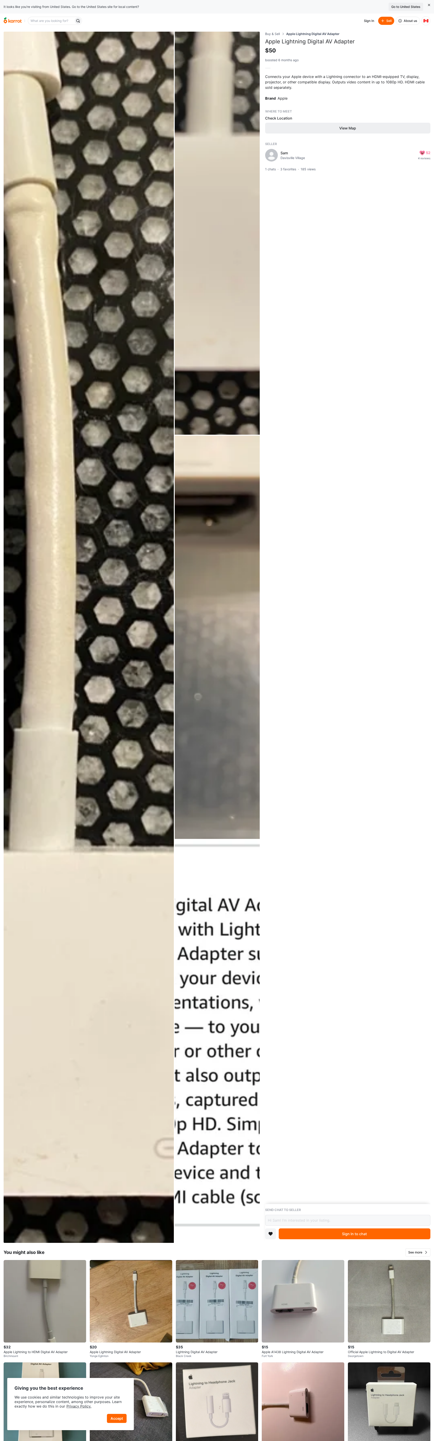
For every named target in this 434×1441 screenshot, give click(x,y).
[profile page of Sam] (271, 155)
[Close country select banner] (429, 5)
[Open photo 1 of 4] (89, 637)
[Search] (78, 21)
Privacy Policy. (78, 1406)
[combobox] (51, 21)
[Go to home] (13, 20)
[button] (418, 1252)
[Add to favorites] (270, 1233)
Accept (117, 1418)
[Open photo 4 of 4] (217, 1041)
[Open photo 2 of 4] (217, 233)
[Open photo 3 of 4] (217, 637)
